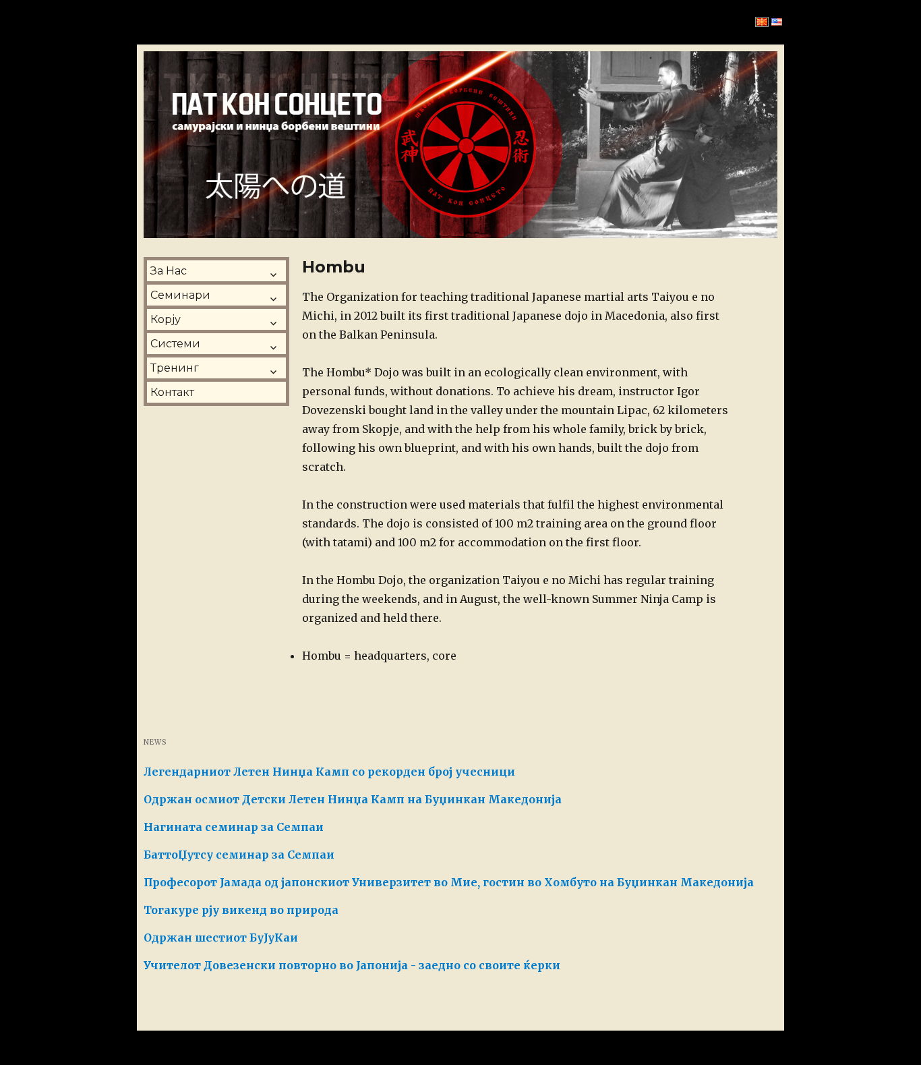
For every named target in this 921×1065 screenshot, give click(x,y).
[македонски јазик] (761, 22)
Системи (175, 343)
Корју (165, 319)
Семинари (180, 295)
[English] (776, 22)
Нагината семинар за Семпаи (234, 827)
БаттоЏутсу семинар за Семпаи (239, 854)
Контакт (172, 392)
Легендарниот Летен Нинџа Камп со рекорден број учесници (329, 771)
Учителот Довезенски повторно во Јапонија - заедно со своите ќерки (352, 965)
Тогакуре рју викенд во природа (241, 910)
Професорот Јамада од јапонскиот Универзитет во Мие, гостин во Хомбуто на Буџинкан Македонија (449, 882)
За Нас (168, 270)
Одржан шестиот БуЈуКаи (221, 937)
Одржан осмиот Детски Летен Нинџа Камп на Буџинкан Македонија (353, 799)
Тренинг (174, 368)
